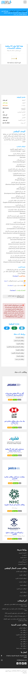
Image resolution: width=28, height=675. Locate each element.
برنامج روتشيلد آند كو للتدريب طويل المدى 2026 (15, 616)
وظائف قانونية (20, 343)
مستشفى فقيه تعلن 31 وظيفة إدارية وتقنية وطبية (14, 450)
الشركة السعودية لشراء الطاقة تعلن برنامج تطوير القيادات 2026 (15, 605)
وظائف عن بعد (23, 595)
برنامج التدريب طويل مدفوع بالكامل (14, 533)
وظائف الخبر (23, 639)
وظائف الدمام (23, 637)
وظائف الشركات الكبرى (18, 353)
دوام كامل (10, 399)
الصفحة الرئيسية (22, 11)
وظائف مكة (23, 632)
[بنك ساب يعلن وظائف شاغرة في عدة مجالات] (14, 420)
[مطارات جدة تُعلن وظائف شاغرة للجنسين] (14, 475)
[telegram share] (22, 328)
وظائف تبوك (23, 643)
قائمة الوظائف (13, 11)
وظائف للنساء (20, 356)
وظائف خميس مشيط (21, 648)
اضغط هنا (15, 276)
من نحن (24, 559)
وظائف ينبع (23, 641)
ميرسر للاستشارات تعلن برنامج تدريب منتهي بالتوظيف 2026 (14, 609)
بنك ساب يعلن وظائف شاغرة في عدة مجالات (14, 422)
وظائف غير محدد (19, 359)
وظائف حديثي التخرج (21, 588)
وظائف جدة (23, 630)
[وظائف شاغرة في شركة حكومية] (14, 503)
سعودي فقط (15, 427)
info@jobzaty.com (22, 660)
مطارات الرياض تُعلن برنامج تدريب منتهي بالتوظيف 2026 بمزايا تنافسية (15, 619)
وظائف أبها (23, 646)
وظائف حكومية (20, 350)
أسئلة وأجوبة (23, 557)
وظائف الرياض (22, 628)
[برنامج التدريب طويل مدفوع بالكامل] (14, 531)
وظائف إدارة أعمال (19, 340)
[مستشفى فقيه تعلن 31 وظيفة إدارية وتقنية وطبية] (14, 447)
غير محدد (15, 399)
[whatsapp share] (14, 328)
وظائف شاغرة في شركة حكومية (14, 505)
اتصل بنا (24, 555)
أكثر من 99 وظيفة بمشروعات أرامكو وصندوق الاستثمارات (14, 394)
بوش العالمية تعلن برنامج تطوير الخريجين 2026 (15, 613)
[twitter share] (7, 328)
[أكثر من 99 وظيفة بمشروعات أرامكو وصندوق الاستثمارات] (14, 392)
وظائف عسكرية (22, 582)
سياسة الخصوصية (22, 564)
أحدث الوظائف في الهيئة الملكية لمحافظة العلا (16, 296)
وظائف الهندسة (20, 337)
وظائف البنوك (23, 592)
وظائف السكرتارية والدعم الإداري (15, 347)
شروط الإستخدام (22, 562)
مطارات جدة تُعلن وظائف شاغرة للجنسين (14, 477)
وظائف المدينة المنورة (21, 634)
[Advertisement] (14, 30)
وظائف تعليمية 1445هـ (21, 571)
